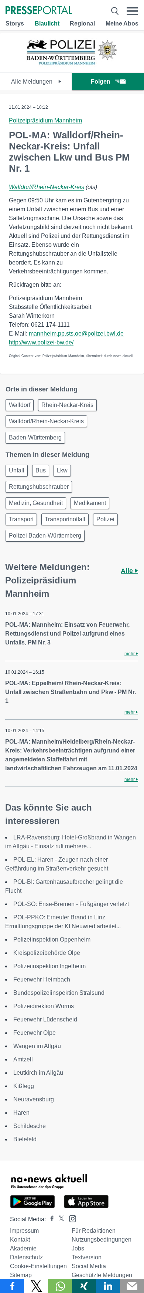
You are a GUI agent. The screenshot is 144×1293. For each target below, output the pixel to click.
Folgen (100, 81)
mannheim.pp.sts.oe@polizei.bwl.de (76, 333)
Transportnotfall (65, 519)
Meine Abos (122, 23)
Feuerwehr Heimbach (41, 979)
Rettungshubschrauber (39, 487)
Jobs (78, 1248)
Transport (21, 519)
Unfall (16, 470)
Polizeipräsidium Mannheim (45, 120)
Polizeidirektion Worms (43, 1006)
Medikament (90, 503)
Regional (82, 23)
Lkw (62, 470)
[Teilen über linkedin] (108, 1286)
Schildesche (29, 1126)
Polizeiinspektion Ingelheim (49, 966)
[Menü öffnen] (132, 11)
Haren (21, 1113)
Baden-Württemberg (35, 437)
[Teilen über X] (36, 1286)
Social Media (89, 1266)
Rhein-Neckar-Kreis (67, 405)
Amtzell (23, 1059)
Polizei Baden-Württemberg (45, 535)
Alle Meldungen (32, 81)
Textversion (87, 1257)
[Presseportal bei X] (59, 1219)
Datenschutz (26, 1257)
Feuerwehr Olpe (34, 1033)
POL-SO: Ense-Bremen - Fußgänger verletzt (71, 904)
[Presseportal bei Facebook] (50, 1219)
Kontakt (20, 1239)
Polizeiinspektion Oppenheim (51, 939)
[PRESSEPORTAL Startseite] (39, 10)
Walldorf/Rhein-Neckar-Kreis (46, 187)
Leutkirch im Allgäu (38, 1073)
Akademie (23, 1248)
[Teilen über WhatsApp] (60, 1286)
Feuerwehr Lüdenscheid (45, 1019)
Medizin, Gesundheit (36, 503)
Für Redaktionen (94, 1231)
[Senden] (132, 1286)
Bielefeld (25, 1139)
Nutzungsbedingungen (101, 1239)
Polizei (105, 519)
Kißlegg (23, 1086)
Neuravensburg (33, 1099)
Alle (128, 571)
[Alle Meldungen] (72, 66)
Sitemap (21, 1275)
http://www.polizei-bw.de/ (41, 342)
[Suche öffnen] (115, 11)
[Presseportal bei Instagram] (70, 1218)
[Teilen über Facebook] (12, 1286)
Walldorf (19, 405)
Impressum (24, 1231)
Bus (40, 470)
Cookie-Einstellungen (38, 1266)
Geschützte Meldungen (102, 1275)
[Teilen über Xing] (84, 1286)
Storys (15, 23)
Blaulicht (47, 23)
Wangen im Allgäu (37, 1046)
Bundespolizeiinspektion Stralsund (58, 993)
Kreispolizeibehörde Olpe (46, 953)
